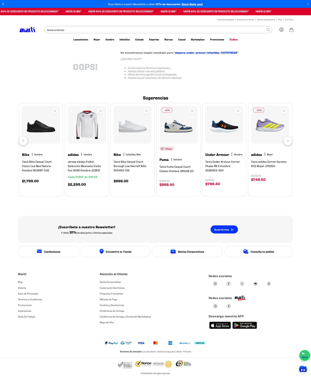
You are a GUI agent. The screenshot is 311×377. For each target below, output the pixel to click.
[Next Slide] (307, 4)
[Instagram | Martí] (215, 283)
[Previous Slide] (3, 4)
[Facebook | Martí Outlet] (229, 306)
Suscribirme (221, 229)
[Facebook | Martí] (228, 283)
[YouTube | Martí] (255, 283)
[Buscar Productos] (268, 29)
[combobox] (158, 29)
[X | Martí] (242, 283)
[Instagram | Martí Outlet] (215, 306)
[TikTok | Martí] (269, 283)
